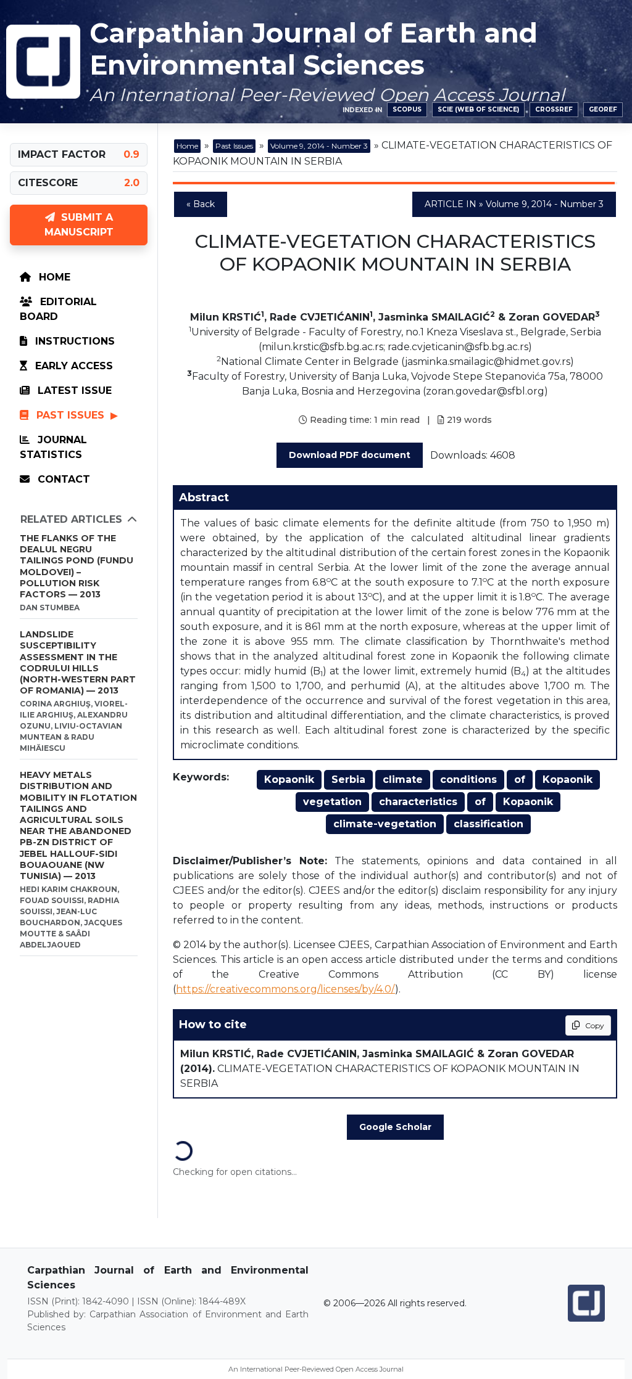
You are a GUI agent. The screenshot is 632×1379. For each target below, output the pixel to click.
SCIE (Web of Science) (478, 109)
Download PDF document (349, 454)
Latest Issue (73, 390)
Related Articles (71, 519)
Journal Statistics (53, 447)
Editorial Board (58, 309)
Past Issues (70, 415)
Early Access (72, 366)
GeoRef (603, 109)
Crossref (554, 109)
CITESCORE (48, 183)
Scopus (407, 109)
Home (53, 277)
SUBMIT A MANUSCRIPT (79, 224)
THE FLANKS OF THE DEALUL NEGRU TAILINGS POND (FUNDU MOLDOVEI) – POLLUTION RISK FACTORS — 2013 (76, 566)
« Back (200, 204)
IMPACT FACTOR (62, 154)
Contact (62, 479)
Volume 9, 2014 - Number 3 (319, 145)
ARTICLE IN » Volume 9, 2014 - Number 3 (514, 204)
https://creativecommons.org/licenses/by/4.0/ (285, 989)
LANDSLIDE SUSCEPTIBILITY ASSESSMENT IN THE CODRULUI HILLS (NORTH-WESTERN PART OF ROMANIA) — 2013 (78, 662)
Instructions (73, 341)
